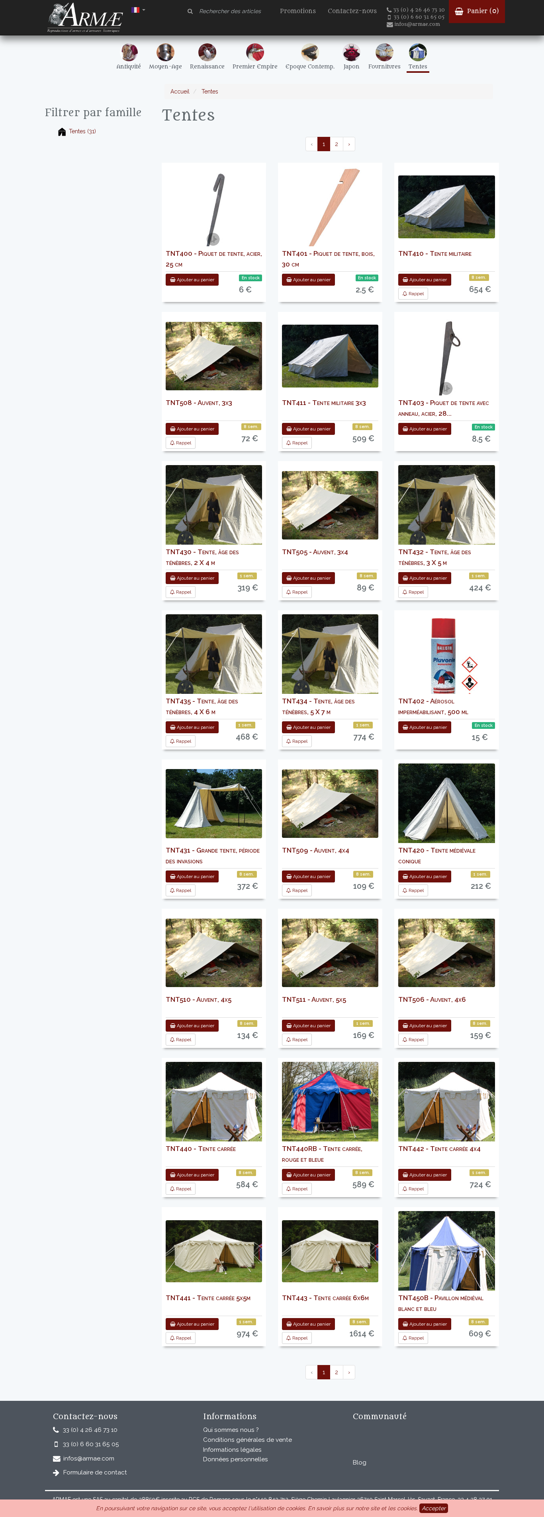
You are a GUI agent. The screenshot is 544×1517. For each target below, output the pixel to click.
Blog (359, 1462)
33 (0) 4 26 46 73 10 (419, 10)
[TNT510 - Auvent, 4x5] (214, 953)
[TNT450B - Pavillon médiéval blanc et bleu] (446, 1259)
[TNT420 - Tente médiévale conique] (446, 809)
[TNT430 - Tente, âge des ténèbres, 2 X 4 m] (214, 509)
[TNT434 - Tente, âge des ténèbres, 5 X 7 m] (330, 658)
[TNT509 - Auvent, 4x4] (330, 803)
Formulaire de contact (95, 1472)
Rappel (415, 293)
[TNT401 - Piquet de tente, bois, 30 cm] (330, 216)
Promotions (298, 11)
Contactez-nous (352, 11)
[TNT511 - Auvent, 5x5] (330, 953)
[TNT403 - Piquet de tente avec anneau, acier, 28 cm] (446, 365)
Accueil (180, 91)
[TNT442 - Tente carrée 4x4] (446, 1111)
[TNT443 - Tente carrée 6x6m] (330, 1251)
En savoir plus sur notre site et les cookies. (363, 1508)
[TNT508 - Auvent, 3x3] (214, 356)
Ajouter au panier (195, 279)
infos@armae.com (417, 24)
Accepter (434, 1508)
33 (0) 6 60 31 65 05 (419, 17)
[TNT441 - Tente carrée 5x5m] (214, 1251)
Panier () (482, 11)
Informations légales (232, 1449)
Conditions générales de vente (247, 1439)
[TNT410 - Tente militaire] (446, 206)
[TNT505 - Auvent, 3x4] (330, 505)
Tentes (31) (82, 131)
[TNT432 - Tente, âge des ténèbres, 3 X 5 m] (446, 509)
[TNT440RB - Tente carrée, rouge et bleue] (330, 1102)
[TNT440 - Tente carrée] (214, 1111)
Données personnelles (235, 1459)
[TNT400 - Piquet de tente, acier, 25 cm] (213, 216)
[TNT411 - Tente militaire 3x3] (330, 356)
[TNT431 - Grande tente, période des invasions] (214, 803)
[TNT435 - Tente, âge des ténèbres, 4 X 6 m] (214, 658)
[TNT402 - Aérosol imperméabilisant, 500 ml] (446, 664)
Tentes (209, 91)
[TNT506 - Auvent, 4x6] (446, 953)
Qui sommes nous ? (231, 1429)
